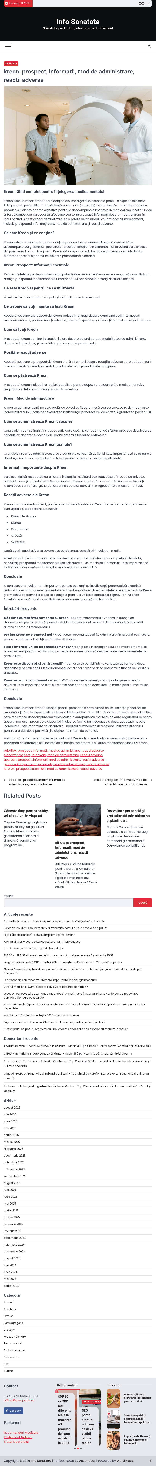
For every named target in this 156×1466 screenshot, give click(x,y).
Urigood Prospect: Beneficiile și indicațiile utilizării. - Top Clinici (44, 1073)
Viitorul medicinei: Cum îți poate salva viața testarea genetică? (46, 987)
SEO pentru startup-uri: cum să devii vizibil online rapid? (88, 1427)
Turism (8, 1371)
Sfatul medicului (14, 1350)
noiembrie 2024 (14, 1245)
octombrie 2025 (14, 1169)
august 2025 (12, 1183)
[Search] (149, 46)
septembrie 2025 (15, 1176)
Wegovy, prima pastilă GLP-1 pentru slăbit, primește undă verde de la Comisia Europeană (63, 962)
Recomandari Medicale (21, 1432)
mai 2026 (10, 1128)
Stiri (6, 1364)
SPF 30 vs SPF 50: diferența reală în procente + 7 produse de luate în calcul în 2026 (58, 955)
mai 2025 (10, 1203)
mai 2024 (10, 1279)
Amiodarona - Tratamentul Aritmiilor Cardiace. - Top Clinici (43, 1061)
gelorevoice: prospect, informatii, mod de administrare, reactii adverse (56, 764)
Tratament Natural (18, 1437)
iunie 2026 (10, 1121)
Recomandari (13, 1343)
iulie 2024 (10, 1265)
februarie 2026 (13, 1149)
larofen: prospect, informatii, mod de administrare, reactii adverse (53, 769)
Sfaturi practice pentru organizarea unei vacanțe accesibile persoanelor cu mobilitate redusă (66, 1029)
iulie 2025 (10, 1190)
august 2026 (12, 1108)
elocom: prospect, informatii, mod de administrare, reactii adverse (53, 755)
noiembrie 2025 (14, 1162)
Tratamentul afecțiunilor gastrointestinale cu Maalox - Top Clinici (47, 1086)
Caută (8, 896)
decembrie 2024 (15, 1238)
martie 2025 (12, 1217)
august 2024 (12, 1258)
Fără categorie (13, 1323)
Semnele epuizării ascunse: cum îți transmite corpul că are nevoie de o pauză (55, 928)
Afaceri (8, 1302)
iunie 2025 (10, 1197)
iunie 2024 (11, 1272)
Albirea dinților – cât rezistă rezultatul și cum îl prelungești (42, 942)
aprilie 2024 (11, 1286)
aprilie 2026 (11, 1135)
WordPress (125, 1461)
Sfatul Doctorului (16, 1442)
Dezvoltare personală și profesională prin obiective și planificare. (128, 816)
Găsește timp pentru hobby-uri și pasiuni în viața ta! (26, 813)
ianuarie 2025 (12, 1231)
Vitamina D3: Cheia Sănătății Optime (107, 1053)
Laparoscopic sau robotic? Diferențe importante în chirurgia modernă (50, 980)
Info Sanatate (78, 22)
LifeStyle (11, 63)
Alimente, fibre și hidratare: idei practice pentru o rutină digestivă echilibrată (54, 921)
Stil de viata (11, 1357)
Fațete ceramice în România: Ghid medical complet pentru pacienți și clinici (54, 1022)
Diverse (9, 1316)
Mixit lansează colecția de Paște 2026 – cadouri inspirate (41, 1015)
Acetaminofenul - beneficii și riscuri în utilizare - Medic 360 (43, 1046)
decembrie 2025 (14, 1155)
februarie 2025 (13, 1224)
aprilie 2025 (11, 1210)
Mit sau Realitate (15, 1336)
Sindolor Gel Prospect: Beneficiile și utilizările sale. (119, 1046)
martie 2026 (12, 1142)
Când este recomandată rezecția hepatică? (33, 948)
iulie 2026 (10, 1114)
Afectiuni (10, 1309)
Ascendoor (87, 1461)
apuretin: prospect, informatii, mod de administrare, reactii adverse (54, 759)
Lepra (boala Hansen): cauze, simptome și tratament (39, 935)
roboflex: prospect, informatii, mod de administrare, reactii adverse (54, 750)
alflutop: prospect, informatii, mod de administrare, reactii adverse (71, 850)
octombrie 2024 (14, 1251)
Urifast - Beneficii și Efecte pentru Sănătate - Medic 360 (41, 1053)
